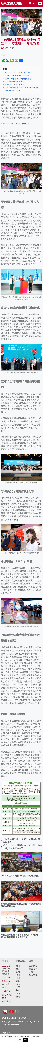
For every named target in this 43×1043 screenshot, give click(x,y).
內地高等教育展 (15, 848)
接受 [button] (25, 1040)
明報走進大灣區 (11, 3)
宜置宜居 (33, 839)
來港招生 (19, 845)
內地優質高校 (30, 845)
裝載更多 (21, 951)
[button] (34, 3)
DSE (12, 845)
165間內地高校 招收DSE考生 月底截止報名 (20, 876)
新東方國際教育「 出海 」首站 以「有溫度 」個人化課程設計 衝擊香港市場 (21, 936)
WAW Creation (22, 124)
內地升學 (14, 839)
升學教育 (23, 839)
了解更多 (18, 1040)
